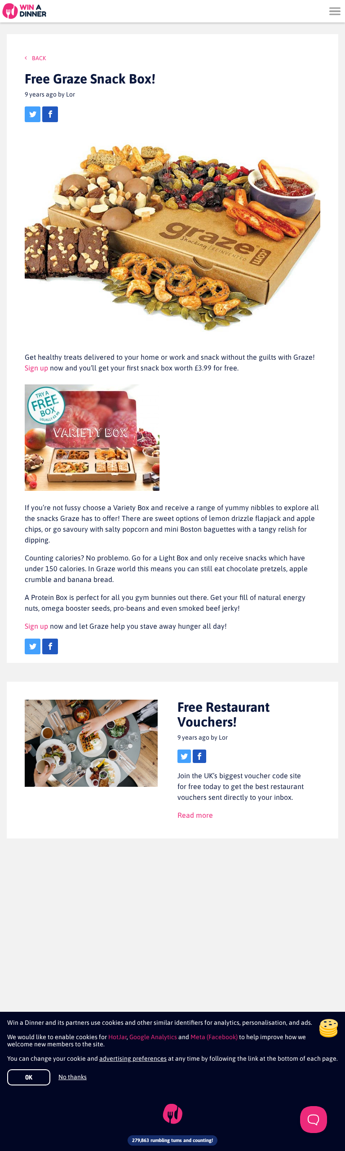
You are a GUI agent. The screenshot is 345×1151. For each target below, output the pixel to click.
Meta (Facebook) (214, 1037)
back (38, 58)
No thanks (72, 1076)
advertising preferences (133, 1058)
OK (28, 1077)
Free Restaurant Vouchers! (223, 714)
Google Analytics (153, 1037)
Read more (195, 815)
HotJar (117, 1037)
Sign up (36, 368)
